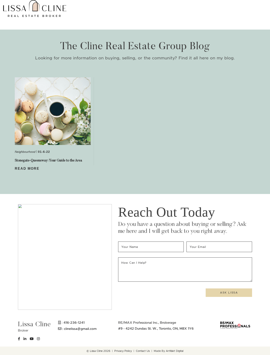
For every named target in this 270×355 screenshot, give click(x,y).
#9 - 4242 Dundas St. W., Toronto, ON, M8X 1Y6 (156, 328)
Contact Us (143, 351)
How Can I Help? (133, 263)
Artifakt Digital (175, 351)
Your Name (130, 247)
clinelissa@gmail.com (80, 328)
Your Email (199, 247)
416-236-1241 (74, 322)
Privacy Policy (123, 351)
